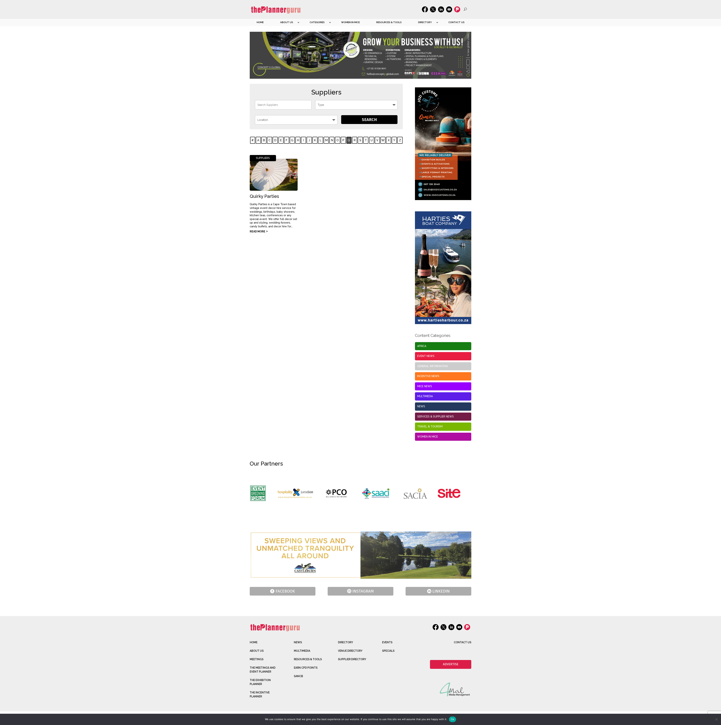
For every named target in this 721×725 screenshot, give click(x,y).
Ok (452, 719)
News (421, 406)
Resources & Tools (389, 22)
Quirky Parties (264, 196)
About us (286, 22)
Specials (388, 650)
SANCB (298, 676)
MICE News (424, 386)
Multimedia (425, 396)
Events (387, 642)
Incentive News (428, 376)
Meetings (256, 659)
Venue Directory (350, 650)
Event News (425, 356)
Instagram (363, 591)
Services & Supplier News (435, 416)
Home (260, 22)
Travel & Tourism (430, 426)
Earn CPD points (306, 667)
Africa (421, 346)
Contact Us (456, 22)
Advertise (450, 664)
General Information (432, 366)
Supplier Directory (352, 659)
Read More (257, 231)
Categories (317, 22)
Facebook (285, 591)
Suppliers (263, 158)
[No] (716, 719)
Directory (425, 22)
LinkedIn (441, 591)
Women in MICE (350, 22)
